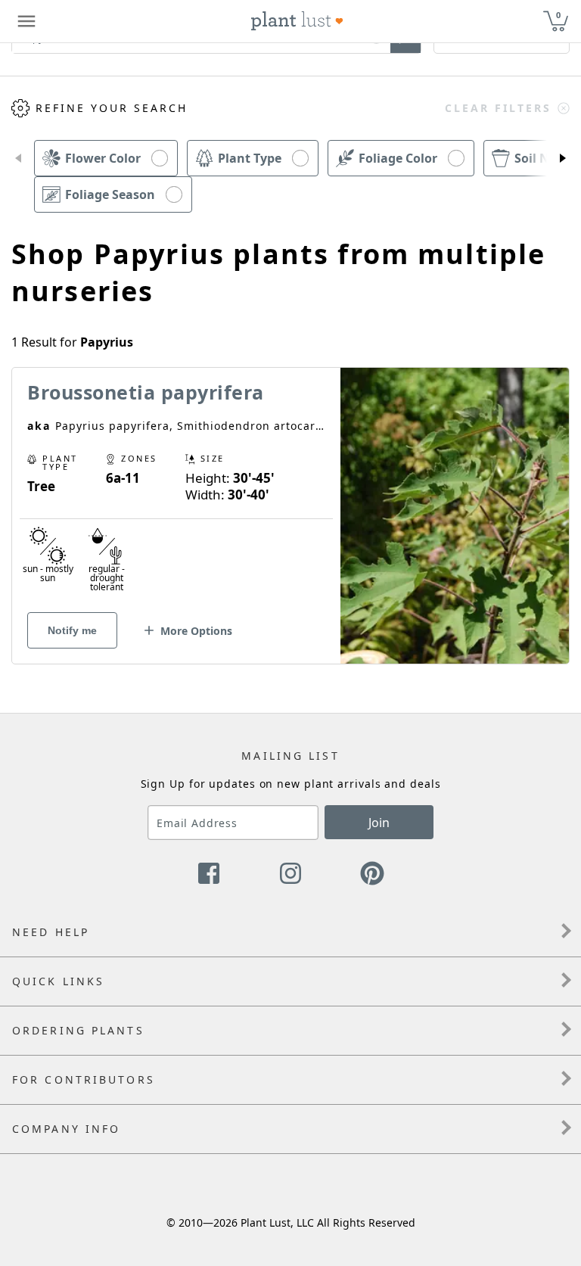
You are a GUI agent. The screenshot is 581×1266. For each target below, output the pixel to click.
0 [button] (558, 14)
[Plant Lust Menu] (26, 21)
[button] (18, 158)
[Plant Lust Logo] (297, 21)
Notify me (72, 630)
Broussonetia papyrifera (145, 392)
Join (379, 822)
